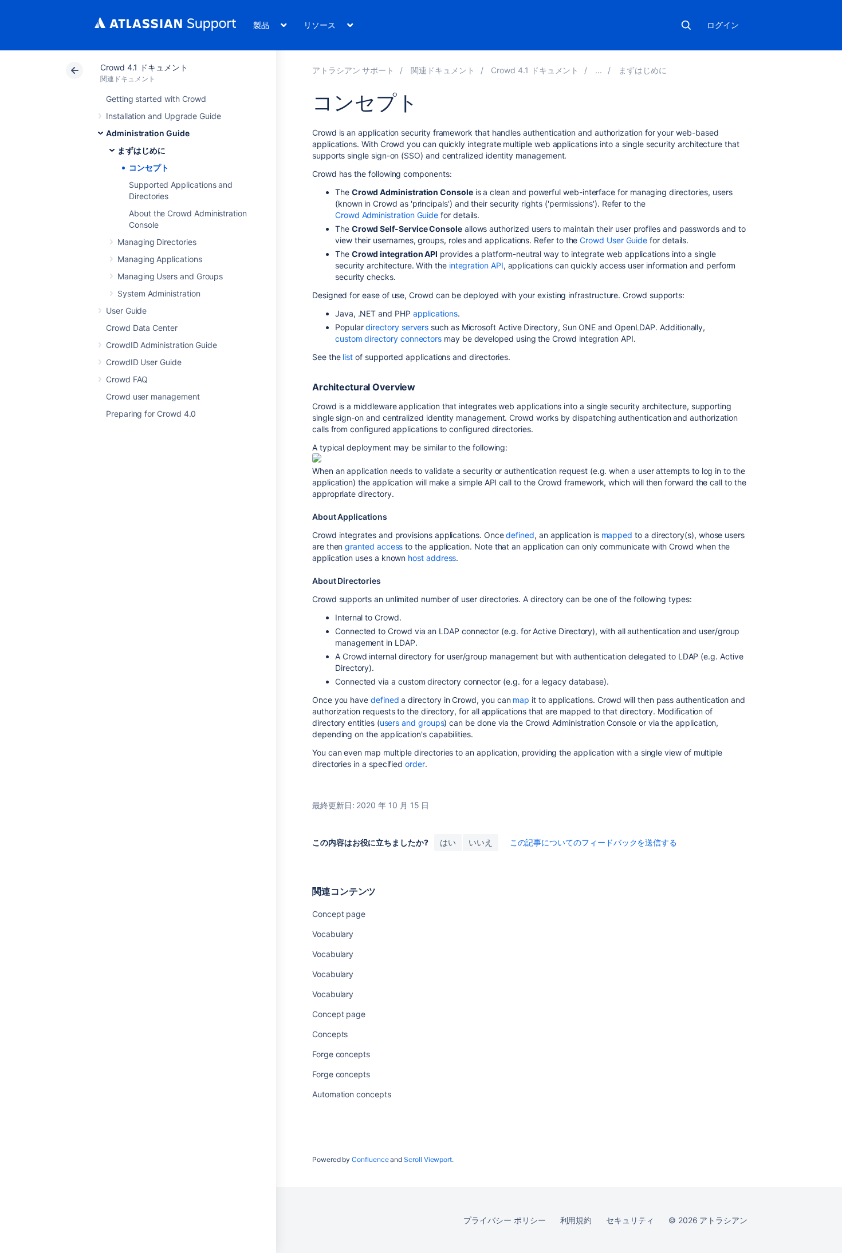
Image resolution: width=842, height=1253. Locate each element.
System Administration (158, 293)
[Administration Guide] (598, 70)
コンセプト (149, 167)
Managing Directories (156, 242)
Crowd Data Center (142, 328)
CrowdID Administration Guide (161, 345)
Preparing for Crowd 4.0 (151, 413)
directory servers (396, 327)
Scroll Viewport (428, 1159)
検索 (686, 25)
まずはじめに (141, 150)
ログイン (723, 25)
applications (435, 313)
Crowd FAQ (127, 379)
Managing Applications (159, 259)
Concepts (330, 1034)
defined (520, 535)
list (348, 357)
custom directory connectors (388, 338)
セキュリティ (630, 1220)
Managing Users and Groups (170, 276)
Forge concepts (341, 1054)
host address (432, 558)
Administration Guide (148, 133)
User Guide (126, 310)
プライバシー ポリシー (504, 1220)
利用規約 (576, 1220)
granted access (374, 546)
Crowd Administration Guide (386, 215)
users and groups (412, 723)
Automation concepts (351, 1094)
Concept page (338, 914)
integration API (476, 265)
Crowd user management (153, 396)
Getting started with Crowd (156, 99)
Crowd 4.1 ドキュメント (144, 67)
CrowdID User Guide (144, 362)
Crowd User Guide (613, 240)
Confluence (370, 1159)
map (521, 700)
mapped (617, 535)
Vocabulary (332, 934)
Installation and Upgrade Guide (163, 116)
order (415, 764)
